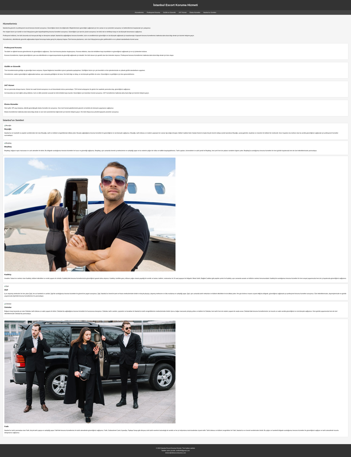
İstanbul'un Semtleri (209, 12)
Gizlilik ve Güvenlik (169, 12)
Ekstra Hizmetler (195, 12)
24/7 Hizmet (182, 12)
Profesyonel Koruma (153, 12)
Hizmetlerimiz (139, 12)
